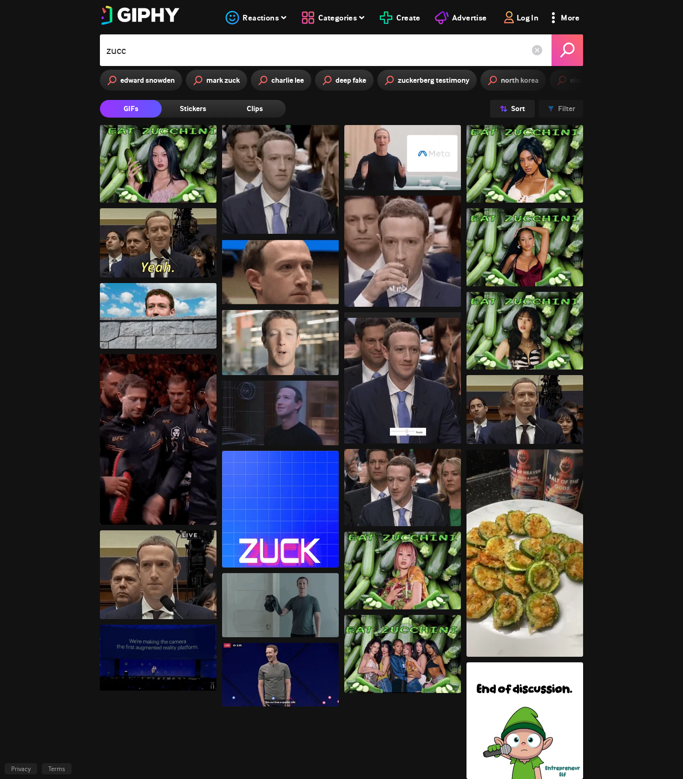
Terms (56, 768)
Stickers (193, 108)
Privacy (21, 768)
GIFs (131, 108)
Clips (255, 108)
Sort (518, 108)
